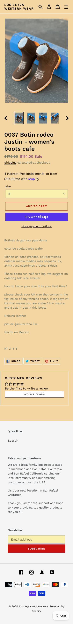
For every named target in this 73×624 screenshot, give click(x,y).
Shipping (10, 162)
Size (8, 186)
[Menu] (66, 6)
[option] (19, 118)
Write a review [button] (34, 394)
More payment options (36, 226)
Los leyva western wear (19, 6)
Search (13, 440)
